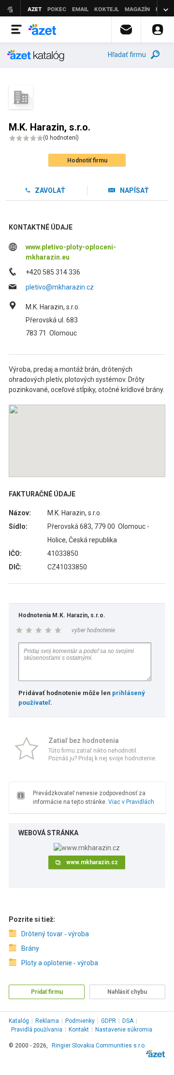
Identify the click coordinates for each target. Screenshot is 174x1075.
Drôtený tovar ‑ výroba (55, 934)
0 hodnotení (61, 137)
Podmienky (80, 1020)
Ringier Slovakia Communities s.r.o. (99, 1045)
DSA (127, 1020)
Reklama (47, 1020)
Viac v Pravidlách (131, 802)
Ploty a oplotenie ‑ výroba (59, 963)
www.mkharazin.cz (92, 862)
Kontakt (79, 1029)
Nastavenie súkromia (123, 1029)
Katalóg (19, 1020)
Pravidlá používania (36, 1029)
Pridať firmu (47, 991)
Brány (30, 948)
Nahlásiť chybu (127, 991)
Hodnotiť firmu (87, 160)
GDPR (108, 1020)
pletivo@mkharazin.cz (60, 287)
